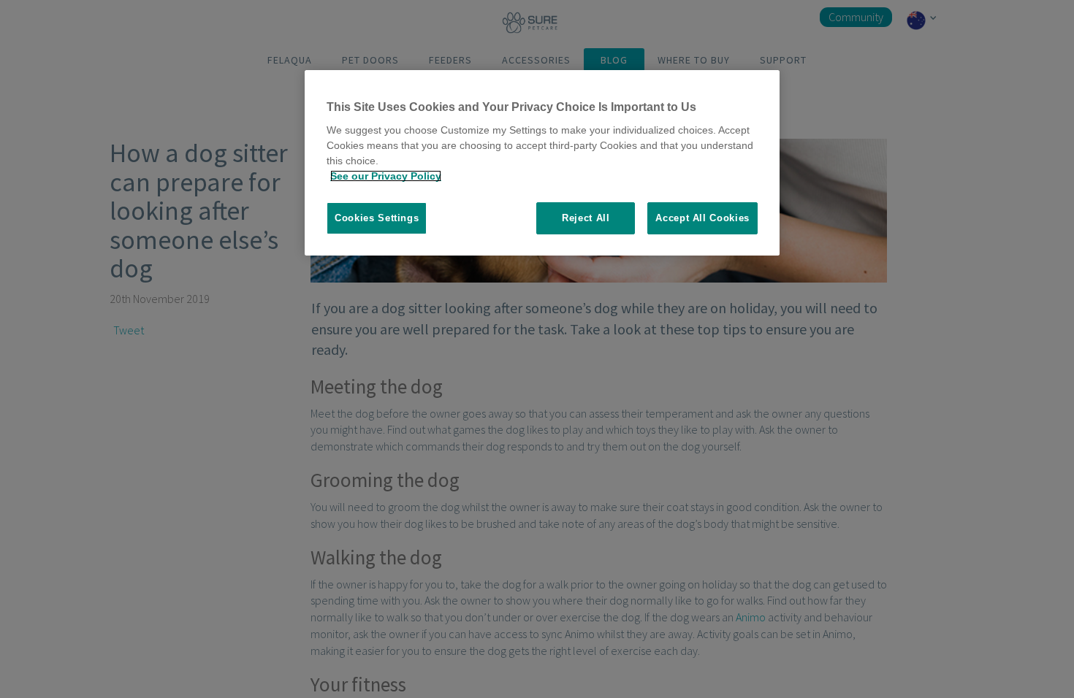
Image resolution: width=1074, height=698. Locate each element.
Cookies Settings (377, 217)
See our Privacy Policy (385, 176)
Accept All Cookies (702, 217)
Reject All (586, 217)
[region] (542, 163)
